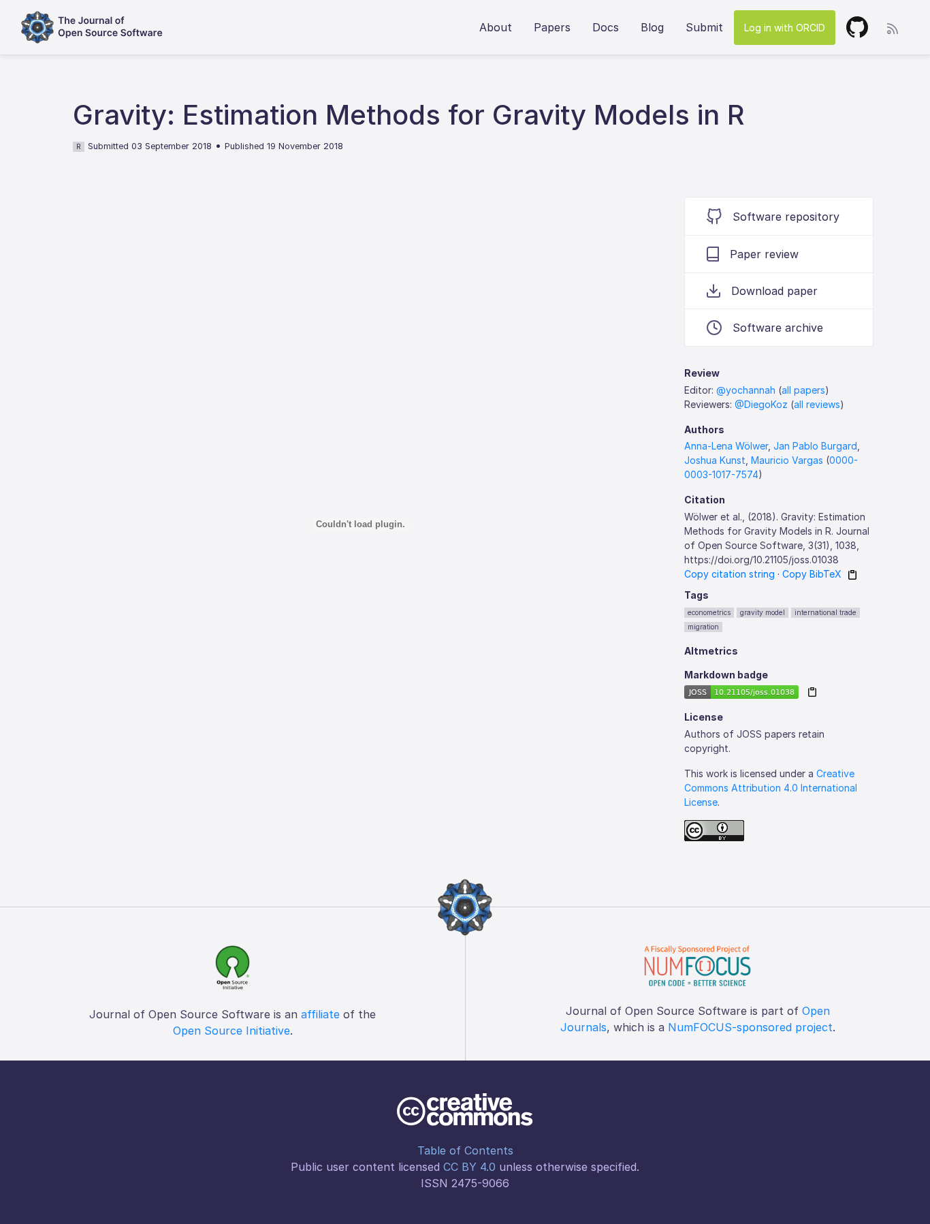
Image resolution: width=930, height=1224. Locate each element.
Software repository (786, 216)
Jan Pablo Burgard (815, 446)
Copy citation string (729, 574)
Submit (704, 27)
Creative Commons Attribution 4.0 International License (770, 788)
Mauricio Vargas (787, 460)
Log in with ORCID (784, 27)
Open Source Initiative (231, 1030)
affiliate (320, 1014)
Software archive (778, 327)
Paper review (764, 254)
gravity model (762, 612)
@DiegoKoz (761, 404)
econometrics (709, 612)
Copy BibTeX (811, 574)
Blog (652, 27)
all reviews (817, 404)
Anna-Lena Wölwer (726, 446)
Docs (605, 27)
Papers (552, 27)
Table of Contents (465, 1150)
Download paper (774, 291)
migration (703, 627)
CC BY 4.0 (469, 1167)
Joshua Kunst (714, 460)
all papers (803, 390)
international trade (825, 612)
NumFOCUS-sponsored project (750, 1027)
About (495, 27)
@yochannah (745, 390)
